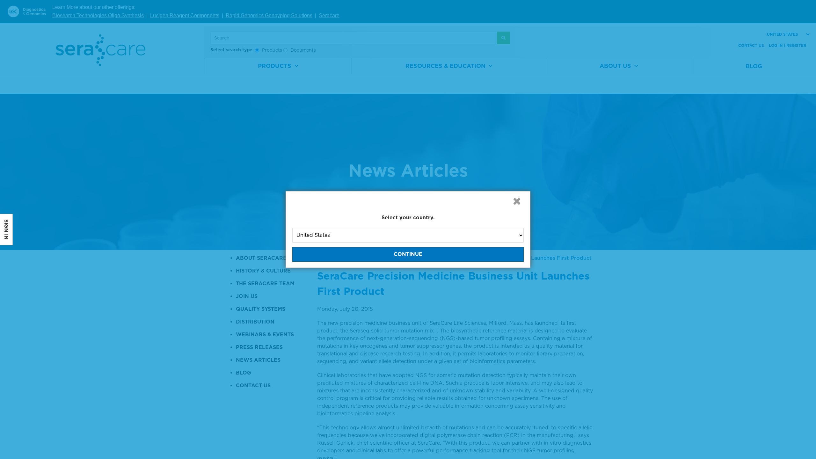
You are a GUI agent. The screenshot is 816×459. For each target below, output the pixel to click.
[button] (517, 201)
